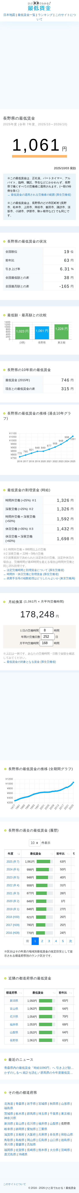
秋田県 (54, 1103)
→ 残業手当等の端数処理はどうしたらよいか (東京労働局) (39, 578)
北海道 (8, 1103)
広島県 (42, 1140)
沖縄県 (23, 1154)
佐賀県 (20, 1150)
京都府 (20, 1134)
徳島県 (65, 1140)
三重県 (42, 1129)
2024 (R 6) (13, 869)
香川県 (8, 1144)
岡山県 (31, 1140)
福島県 (8, 1108)
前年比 (60, 853)
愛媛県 (20, 1144)
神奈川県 (10, 1118)
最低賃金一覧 (26, 14)
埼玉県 (42, 1113)
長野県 (14, 1040)
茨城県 (8, 1113)
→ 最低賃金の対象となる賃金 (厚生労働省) (29, 661)
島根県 (20, 1140)
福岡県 (8, 1150)
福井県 (14, 1024)
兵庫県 (42, 1134)
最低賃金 (35, 853)
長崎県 (31, 1150)
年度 (10, 853)
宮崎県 (65, 1150)
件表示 (45, 842)
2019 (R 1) (13, 909)
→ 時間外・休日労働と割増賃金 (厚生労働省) (31, 574)
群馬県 (31, 1113)
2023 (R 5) (13, 877)
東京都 (65, 1113)
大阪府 (31, 1134)
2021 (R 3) (13, 893)
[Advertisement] (39, 65)
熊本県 (42, 1150)
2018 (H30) (12, 917)
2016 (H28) (12, 932)
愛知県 (31, 1129)
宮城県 (42, 1103)
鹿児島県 (10, 1154)
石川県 (14, 1016)
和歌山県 (67, 1134)
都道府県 (11, 992)
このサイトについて (14, 1184)
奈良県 (54, 1134)
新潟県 (14, 1000)
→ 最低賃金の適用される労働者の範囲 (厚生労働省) (39, 194)
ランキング (45, 14)
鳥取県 (8, 1140)
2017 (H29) (12, 925)
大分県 (54, 1150)
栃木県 (20, 1113)
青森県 (20, 1103)
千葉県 (54, 1113)
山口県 (54, 1140)
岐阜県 (8, 1129)
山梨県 (14, 1032)
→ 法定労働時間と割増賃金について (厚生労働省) (33, 570)
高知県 (31, 1144)
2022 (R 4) (13, 885)
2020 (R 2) (13, 901)
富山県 (14, 1008)
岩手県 (31, 1103)
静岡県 (20, 1129)
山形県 (65, 1103)
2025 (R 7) (13, 861)
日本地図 (9, 14)
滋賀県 (8, 1134)
